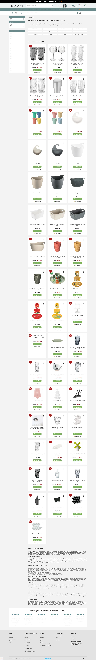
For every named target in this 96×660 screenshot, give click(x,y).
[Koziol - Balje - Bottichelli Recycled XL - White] (77, 149)
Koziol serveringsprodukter (56, 559)
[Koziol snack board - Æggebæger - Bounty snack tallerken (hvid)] (57, 446)
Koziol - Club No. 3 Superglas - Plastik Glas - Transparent (37, 375)
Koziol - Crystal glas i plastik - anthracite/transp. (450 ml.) (37, 481)
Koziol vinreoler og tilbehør (79, 34)
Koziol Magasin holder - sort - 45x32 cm (57, 507)
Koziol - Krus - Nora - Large (37, 127)
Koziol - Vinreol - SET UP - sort (77, 507)
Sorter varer (29, 41)
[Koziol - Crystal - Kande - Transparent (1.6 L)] (77, 366)
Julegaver (42, 637)
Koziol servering (35, 34)
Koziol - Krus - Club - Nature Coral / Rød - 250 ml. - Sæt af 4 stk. (57, 257)
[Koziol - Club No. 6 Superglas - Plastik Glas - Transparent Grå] (77, 340)
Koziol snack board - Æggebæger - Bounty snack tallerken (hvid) (57, 454)
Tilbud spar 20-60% (12, 639)
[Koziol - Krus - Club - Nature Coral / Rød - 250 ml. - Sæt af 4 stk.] (57, 246)
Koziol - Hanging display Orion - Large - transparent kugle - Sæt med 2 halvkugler (37, 428)
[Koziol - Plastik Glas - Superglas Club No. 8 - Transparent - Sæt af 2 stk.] (37, 85)
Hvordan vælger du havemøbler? (45, 643)
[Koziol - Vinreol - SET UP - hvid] (37, 526)
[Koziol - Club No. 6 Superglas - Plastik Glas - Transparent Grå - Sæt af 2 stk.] (37, 53)
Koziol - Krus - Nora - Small (57, 127)
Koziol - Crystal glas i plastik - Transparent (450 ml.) (77, 481)
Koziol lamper (50, 31)
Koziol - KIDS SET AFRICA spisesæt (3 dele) (57, 320)
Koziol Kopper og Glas (80, 28)
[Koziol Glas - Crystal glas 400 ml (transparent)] (37, 446)
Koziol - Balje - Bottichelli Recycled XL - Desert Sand (37, 193)
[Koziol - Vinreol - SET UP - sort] (77, 499)
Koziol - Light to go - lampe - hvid (77, 315)
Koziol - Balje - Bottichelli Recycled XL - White (77, 159)
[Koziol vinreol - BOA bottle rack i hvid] (77, 420)
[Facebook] (83, 658)
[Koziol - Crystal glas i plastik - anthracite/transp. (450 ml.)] (37, 473)
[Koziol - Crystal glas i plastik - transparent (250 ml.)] (57, 420)
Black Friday (27, 650)
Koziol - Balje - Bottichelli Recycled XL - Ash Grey (57, 193)
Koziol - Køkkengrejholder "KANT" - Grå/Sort (77, 400)
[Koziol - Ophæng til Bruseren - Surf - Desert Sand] (37, 149)
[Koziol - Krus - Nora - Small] (57, 117)
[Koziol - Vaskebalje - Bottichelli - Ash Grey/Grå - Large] (77, 182)
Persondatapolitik (12, 636)
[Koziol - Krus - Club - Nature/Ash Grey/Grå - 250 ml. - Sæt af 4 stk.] (37, 278)
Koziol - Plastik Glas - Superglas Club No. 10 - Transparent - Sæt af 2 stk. (77, 64)
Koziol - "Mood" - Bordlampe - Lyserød (37, 400)
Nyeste (43, 41)
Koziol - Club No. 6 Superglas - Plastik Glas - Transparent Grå (77, 348)
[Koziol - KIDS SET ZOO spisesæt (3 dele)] (77, 278)
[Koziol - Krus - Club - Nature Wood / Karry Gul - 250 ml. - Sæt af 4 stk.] (77, 246)
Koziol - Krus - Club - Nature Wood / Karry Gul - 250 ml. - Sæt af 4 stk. (77, 257)
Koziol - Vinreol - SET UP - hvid (37, 533)
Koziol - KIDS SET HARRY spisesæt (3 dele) (57, 288)
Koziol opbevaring (80, 31)
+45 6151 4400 (74, 644)
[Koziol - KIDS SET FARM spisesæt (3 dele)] (37, 310)
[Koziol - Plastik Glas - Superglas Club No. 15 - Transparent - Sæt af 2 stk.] (57, 53)
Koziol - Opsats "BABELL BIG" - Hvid (57, 400)
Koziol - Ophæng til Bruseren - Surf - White (77, 127)
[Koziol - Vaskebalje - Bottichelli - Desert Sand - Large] (57, 214)
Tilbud (11, 25)
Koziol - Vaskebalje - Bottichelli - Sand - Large (37, 256)
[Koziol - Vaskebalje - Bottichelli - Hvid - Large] (37, 214)
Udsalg (41, 642)
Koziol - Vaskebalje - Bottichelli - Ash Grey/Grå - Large (77, 193)
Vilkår (10, 642)
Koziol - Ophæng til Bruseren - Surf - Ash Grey (57, 159)
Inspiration (42, 646)
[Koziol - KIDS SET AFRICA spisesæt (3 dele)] (57, 310)
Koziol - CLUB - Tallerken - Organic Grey (37, 337)
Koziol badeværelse (65, 28)
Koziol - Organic (49, 28)
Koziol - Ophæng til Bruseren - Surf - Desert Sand (37, 160)
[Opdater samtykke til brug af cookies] (1, 658)
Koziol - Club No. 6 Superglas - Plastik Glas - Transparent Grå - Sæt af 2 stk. (37, 64)
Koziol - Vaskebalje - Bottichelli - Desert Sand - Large (57, 225)
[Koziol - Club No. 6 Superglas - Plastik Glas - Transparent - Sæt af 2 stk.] (77, 85)
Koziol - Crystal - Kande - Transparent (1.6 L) (77, 374)
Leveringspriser (27, 642)
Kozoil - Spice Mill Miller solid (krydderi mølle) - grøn (77, 454)
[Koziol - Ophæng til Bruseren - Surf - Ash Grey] (57, 149)
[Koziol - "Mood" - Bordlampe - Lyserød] (37, 393)
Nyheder (22, 9)
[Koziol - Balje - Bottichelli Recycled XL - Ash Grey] (57, 182)
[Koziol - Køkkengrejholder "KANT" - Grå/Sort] (77, 393)
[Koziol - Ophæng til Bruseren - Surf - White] (77, 117)
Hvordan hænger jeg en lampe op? (46, 645)
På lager (11, 26)
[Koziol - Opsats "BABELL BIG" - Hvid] (57, 393)
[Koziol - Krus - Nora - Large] (37, 117)
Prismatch (26, 637)
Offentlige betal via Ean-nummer (30, 651)
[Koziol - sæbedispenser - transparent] (57, 473)
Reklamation (27, 636)
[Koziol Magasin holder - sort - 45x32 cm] (57, 499)
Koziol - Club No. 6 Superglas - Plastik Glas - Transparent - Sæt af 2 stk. (77, 96)
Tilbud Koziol (35, 28)
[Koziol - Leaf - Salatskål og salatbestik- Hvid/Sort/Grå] (57, 366)
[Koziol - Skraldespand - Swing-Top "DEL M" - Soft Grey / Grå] (57, 85)
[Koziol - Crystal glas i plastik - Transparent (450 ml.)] (77, 473)
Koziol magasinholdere (65, 31)
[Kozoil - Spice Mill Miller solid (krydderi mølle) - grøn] (77, 446)
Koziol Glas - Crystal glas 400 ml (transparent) (37, 453)
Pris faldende (38, 41)
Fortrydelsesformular (28, 648)
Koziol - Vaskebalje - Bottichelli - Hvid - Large (37, 224)
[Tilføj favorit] (43, 47)
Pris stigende (33, 41)
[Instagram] (85, 658)
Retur (25, 640)
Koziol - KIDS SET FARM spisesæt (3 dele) (37, 320)
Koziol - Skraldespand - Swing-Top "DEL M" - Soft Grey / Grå (57, 96)
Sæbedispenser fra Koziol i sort (37, 507)
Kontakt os (57, 639)
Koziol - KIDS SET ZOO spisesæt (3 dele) (77, 288)
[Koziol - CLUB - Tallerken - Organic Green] (57, 340)
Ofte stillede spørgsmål (60, 636)
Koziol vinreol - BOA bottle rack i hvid (77, 427)
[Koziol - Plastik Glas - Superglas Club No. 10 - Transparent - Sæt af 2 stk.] (77, 53)
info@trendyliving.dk (58, 6)
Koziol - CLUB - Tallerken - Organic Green (57, 347)
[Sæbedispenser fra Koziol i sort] (37, 499)
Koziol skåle (50, 34)
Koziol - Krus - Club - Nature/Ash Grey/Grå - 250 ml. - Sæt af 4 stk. (37, 289)
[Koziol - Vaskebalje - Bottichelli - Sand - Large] (37, 246)
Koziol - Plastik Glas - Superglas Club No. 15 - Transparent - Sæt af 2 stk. (57, 64)
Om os (57, 637)
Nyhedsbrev (11, 637)
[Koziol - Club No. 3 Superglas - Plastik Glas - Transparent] (37, 366)
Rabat (41, 639)
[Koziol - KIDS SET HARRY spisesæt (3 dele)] (57, 278)
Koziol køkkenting (35, 31)
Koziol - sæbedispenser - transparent (57, 480)
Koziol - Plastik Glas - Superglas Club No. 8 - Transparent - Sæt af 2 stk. (37, 96)
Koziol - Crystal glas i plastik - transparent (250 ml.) (57, 428)
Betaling (26, 646)
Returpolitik (27, 645)
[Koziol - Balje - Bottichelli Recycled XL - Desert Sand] (37, 182)
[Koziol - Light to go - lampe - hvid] (77, 308)
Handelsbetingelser (28, 639)
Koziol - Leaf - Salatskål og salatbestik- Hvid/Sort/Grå (57, 375)
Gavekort (10, 640)
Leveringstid (27, 643)
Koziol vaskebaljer (65, 34)
